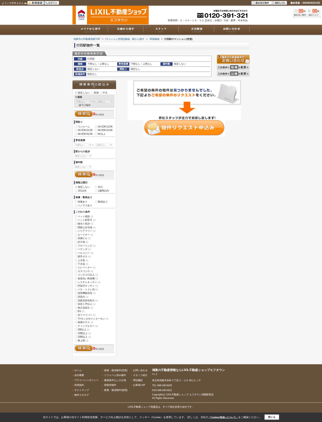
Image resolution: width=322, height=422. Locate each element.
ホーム (78, 370)
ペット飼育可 (86, 220)
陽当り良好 (85, 223)
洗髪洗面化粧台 (88, 300)
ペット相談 (85, 216)
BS (81, 311)
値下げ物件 (85, 105)
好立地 (83, 242)
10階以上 (84, 333)
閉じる (271, 417)
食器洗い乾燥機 (88, 278)
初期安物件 (110, 385)
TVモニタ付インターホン (93, 318)
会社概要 (79, 375)
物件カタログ (81, 394)
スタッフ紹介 (140, 375)
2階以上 (83, 329)
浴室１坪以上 (86, 304)
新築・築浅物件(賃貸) (115, 390)
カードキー (85, 234)
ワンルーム (84, 126)
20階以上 (84, 336)
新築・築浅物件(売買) (115, 370)
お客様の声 (139, 385)
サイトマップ (81, 390)
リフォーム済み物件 (115, 375)
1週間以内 (103, 190)
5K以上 (101, 133)
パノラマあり (85, 205)
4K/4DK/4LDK (85, 133)
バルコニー (85, 253)
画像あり (82, 201)
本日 (100, 187)
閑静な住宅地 (86, 227)
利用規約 (79, 385)
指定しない (84, 92)
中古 (105, 92)
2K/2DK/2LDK (85, 130)
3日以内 (82, 190)
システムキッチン (89, 282)
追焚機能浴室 (86, 293)
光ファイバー (86, 315)
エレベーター (86, 267)
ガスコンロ (85, 271)
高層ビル (84, 238)
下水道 (83, 264)
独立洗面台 (85, 307)
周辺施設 (138, 380)
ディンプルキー (88, 326)
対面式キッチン (88, 285)
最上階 (83, 340)
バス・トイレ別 (88, 289)
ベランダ (84, 249)
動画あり (103, 201)
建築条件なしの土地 (115, 380)
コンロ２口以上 (88, 274)
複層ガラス (85, 322)
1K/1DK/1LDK (105, 126)
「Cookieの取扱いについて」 (223, 417)
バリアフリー (86, 231)
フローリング (86, 245)
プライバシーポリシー (86, 380)
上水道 (83, 260)
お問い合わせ (140, 370)
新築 (96, 92)
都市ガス (84, 256)
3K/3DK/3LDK (105, 130)
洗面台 (83, 296)
